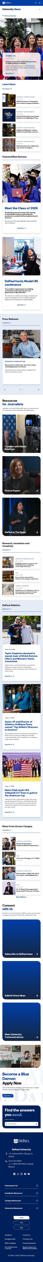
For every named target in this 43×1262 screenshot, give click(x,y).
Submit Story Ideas (15, 995)
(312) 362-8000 (15, 1161)
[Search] (36, 1124)
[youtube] (29, 1174)
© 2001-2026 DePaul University (21, 1256)
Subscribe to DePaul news (19, 954)
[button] (13, 73)
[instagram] (21, 1174)
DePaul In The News (15, 532)
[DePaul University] (10, 3)
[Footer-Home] (21, 1141)
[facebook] (25, 1174)
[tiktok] (18, 1174)
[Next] (38, 389)
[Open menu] (40, 3)
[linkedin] (14, 1174)
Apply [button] (21, 1218)
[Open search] (36, 3)
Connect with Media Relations (15, 448)
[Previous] (4, 389)
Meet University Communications (14, 1036)
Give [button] (21, 1228)
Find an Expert (12, 490)
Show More (20, 897)
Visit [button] (21, 1223)
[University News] (11, 9)
